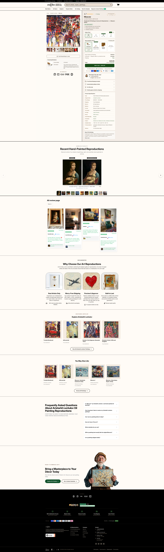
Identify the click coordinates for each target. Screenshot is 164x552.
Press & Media (85, 532)
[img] (51, 230)
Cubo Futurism (96, 112)
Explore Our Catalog (52, 481)
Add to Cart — (99, 65)
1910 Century (95, 114)
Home (48, 13)
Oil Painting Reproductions (75, 529)
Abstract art (95, 120)
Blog (83, 534)
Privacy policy (115, 549)
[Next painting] (161, 175)
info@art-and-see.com (95, 77)
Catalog (84, 536)
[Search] (111, 4)
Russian (94, 116)
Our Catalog (72, 532)
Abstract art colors (102, 120)
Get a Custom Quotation (69, 481)
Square (94, 118)
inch (110, 32)
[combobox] (88, 4)
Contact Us (85, 531)
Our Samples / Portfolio (74, 534)
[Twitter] (98, 544)
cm (113, 32)
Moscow (60, 13)
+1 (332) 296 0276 (94, 76)
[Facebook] (96, 544)
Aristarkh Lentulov (53, 13)
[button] (117, 4)
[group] (82, 173)
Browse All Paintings (81, 390)
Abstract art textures (110, 120)
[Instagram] (101, 544)
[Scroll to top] (162, 550)
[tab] (59, 193)
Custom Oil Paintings (74, 531)
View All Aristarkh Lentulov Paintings (81, 349)
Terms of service (103, 549)
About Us (84, 529)
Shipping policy (109, 549)
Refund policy (96, 549)
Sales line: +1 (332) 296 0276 (81, 1)
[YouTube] (104, 544)
